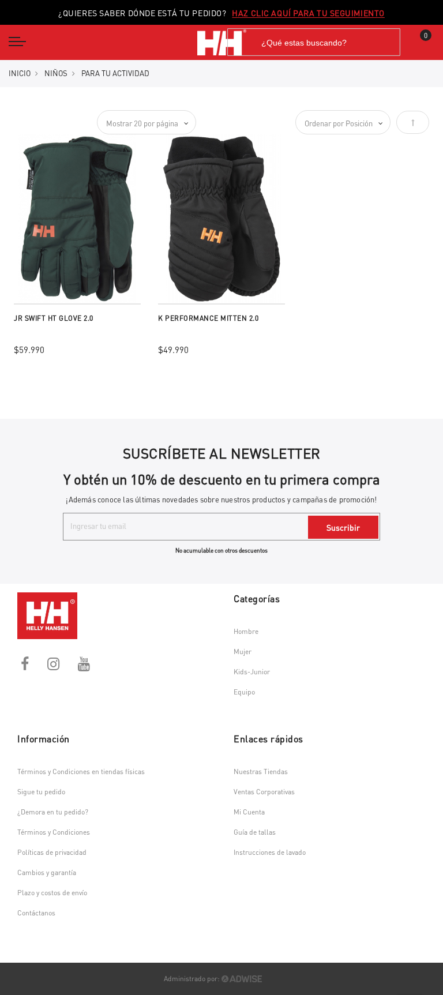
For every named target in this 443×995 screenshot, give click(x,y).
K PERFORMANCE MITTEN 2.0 (208, 318)
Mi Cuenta (249, 812)
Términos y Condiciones (53, 832)
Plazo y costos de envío (52, 892)
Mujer (242, 651)
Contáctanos (36, 912)
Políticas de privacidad (52, 852)
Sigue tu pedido (41, 791)
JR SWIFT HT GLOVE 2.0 (53, 318)
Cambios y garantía (46, 872)
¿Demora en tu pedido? (52, 812)
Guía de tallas (255, 832)
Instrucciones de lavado (270, 852)
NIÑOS (55, 73)
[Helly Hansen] (221, 42)
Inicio (20, 73)
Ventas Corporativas (264, 791)
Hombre (246, 631)
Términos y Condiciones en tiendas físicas (81, 771)
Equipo (244, 692)
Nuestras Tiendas (261, 771)
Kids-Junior (252, 671)
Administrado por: (193, 978)
